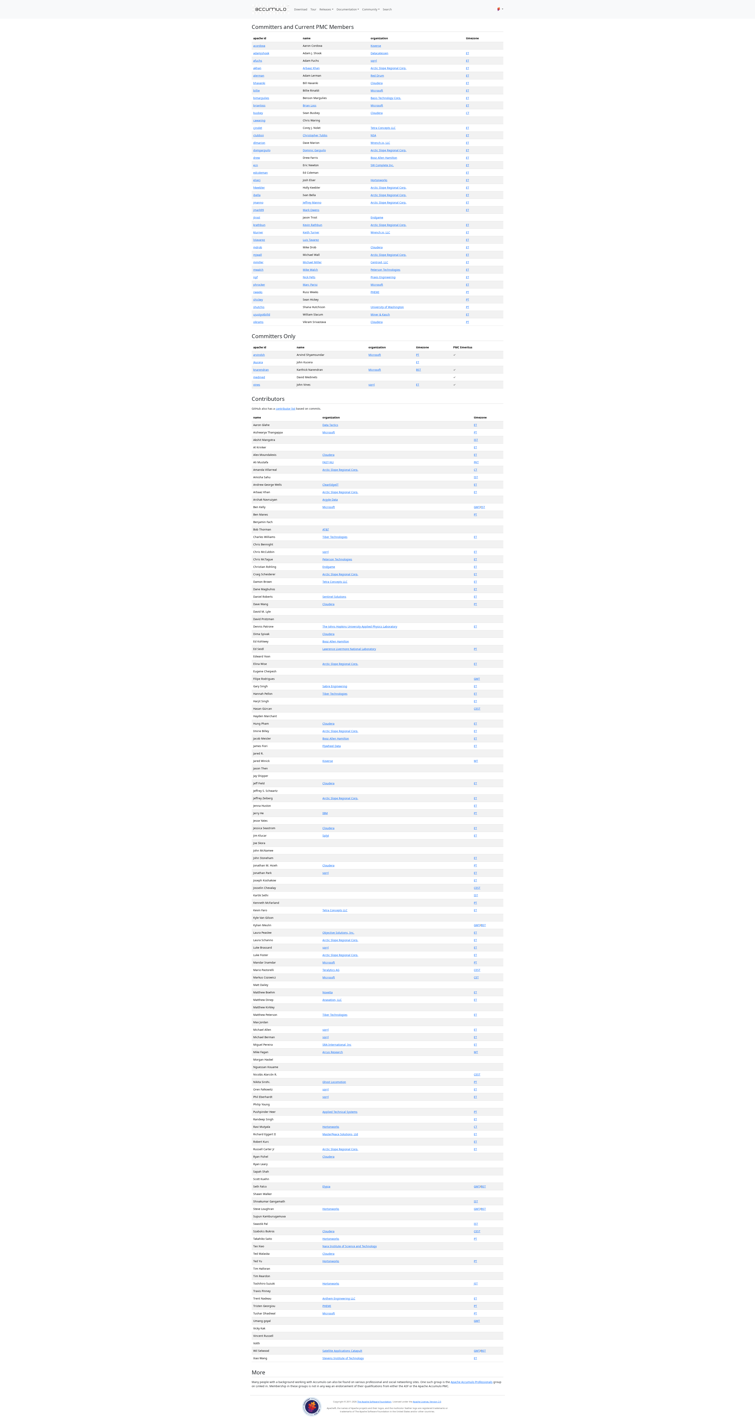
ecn (255, 165)
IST (476, 440)
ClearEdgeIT (330, 484)
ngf (255, 277)
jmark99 (258, 210)
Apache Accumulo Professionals (472, 1382)
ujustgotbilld (261, 314)
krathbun (259, 225)
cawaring (259, 120)
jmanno (258, 202)
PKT (476, 462)
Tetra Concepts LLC (383, 128)
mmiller (258, 262)
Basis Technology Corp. (386, 98)
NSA (373, 135)
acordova (259, 46)
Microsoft (377, 90)
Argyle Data (330, 499)
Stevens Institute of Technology (343, 1358)
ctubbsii (258, 135)
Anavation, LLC (332, 1000)
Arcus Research (332, 1052)
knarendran (261, 370)
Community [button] (369, 9)
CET (476, 977)
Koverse (376, 46)
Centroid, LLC (379, 262)
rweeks (257, 292)
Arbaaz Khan (311, 68)
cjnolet (257, 128)
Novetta (327, 992)
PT (467, 292)
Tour (313, 9)
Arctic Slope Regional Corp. (388, 68)
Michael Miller (312, 262)
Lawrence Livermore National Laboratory (349, 649)
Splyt (325, 835)
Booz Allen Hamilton (384, 158)
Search (387, 9)
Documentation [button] (347, 9)
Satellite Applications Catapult (342, 1351)
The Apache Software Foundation (374, 1401)
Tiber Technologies (334, 537)
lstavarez (259, 240)
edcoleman (260, 172)
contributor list (285, 408)
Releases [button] (325, 9)
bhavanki (259, 83)
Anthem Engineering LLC (338, 1298)
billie (256, 90)
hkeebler (259, 187)
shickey (258, 299)
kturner (258, 232)
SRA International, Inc (336, 1044)
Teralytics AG (330, 970)
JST (476, 1283)
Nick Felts (309, 277)
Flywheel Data (331, 746)
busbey (258, 113)
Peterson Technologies (385, 270)
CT (467, 113)
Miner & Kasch (380, 314)
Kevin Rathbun (312, 225)
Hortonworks (379, 180)
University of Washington (387, 307)
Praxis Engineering (383, 277)
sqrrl (374, 60)
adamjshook (261, 53)
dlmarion (259, 143)
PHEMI (375, 292)
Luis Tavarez (311, 240)
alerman (258, 75)
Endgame (377, 217)
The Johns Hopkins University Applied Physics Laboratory (359, 626)
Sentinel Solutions (334, 596)
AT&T (325, 529)
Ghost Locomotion (334, 1082)
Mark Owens (311, 210)
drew (256, 158)
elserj (257, 180)
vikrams (258, 322)
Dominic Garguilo (314, 150)
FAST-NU (328, 462)
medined (259, 377)
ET (467, 53)
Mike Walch (310, 270)
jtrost (256, 217)
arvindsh (259, 355)
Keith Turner (311, 232)
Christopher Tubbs (315, 135)
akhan (257, 68)
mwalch (258, 270)
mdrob (257, 247)
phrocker (259, 284)
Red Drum (377, 75)
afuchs (257, 60)
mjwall (257, 255)
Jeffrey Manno (312, 202)
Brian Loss (309, 105)
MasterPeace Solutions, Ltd (340, 1134)
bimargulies (261, 98)
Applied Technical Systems (339, 1112)
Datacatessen (379, 53)
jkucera (258, 362)
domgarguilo (261, 150)
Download (300, 9)
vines (256, 384)
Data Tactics (330, 425)
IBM (325, 813)
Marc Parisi (310, 284)
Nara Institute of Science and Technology (349, 1246)
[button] (500, 9)
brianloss (259, 105)
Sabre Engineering (334, 686)
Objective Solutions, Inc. (338, 932)
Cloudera (377, 83)
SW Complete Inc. (382, 165)
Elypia (326, 1186)
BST (418, 370)
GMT (477, 507)
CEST (477, 708)
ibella (257, 195)
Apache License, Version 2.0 (427, 1401)
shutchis (258, 307)
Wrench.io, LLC (380, 143)
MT (476, 761)
